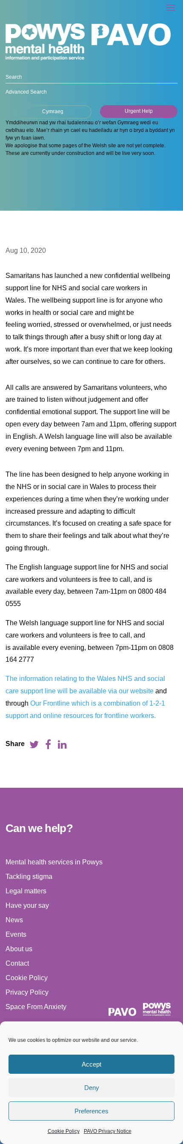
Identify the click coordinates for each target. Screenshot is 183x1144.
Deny (91, 1087)
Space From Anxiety (36, 1006)
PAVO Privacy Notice (108, 1131)
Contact (17, 963)
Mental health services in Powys (54, 862)
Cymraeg (52, 111)
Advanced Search (26, 92)
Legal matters (26, 891)
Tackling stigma (29, 876)
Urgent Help (139, 111)
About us (19, 948)
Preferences (91, 1111)
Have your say (27, 905)
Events (16, 934)
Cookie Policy (64, 1131)
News (14, 920)
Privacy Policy (27, 992)
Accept (91, 1064)
